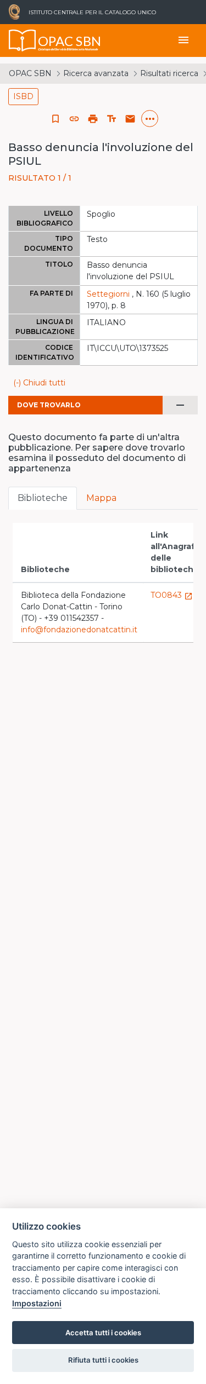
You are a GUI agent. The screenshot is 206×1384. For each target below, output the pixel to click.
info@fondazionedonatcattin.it (79, 630)
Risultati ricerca (169, 73)
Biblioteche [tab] (43, 498)
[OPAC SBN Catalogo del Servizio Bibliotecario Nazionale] (22, 40)
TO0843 (172, 595)
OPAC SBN (30, 73)
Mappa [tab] (101, 498)
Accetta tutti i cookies (103, 1332)
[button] (74, 119)
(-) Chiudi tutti (39, 383)
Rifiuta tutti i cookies (103, 1360)
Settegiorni (108, 294)
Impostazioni (37, 1303)
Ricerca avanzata (96, 73)
